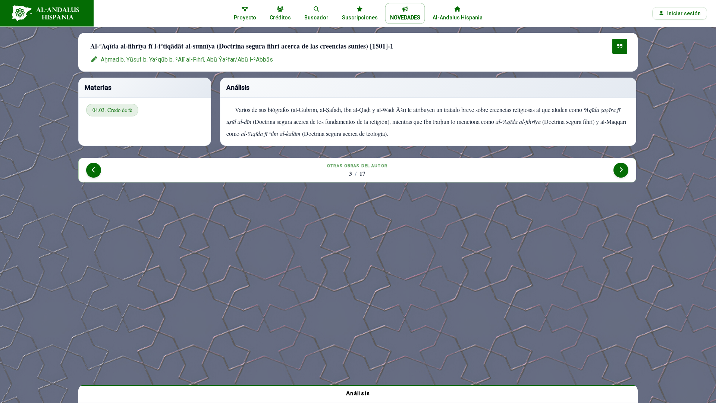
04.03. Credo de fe (112, 109)
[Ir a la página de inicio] (47, 13)
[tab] (358, 394)
